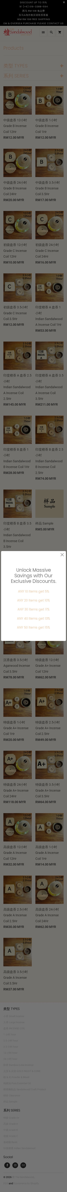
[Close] (62, 555)
